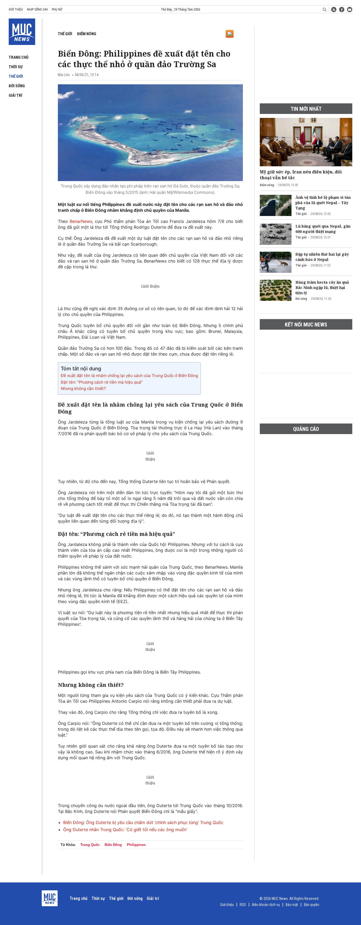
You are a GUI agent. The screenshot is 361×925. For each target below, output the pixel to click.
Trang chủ (19, 57)
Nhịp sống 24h (37, 9)
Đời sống (17, 86)
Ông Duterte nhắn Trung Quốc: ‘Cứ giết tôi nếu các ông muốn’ (125, 829)
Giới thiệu (16, 9)
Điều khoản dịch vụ (266, 905)
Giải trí (15, 95)
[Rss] (333, 9)
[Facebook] (341, 9)
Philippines (136, 845)
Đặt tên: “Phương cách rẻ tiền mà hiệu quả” (102, 382)
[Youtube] (349, 9)
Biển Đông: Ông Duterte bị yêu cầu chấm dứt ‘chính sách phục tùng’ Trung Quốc (143, 822)
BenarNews (81, 221)
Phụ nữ (57, 9)
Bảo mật (292, 905)
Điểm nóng (86, 33)
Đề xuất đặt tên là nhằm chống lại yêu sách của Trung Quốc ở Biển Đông (129, 375)
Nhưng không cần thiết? (83, 388)
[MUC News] (22, 30)
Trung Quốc (90, 845)
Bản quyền (311, 905)
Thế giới (16, 76)
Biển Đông (113, 845)
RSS (243, 905)
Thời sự (15, 67)
